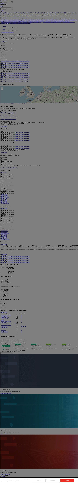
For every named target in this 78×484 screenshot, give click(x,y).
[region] (39, 480)
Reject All (38, 480)
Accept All (67, 480)
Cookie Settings (52, 480)
